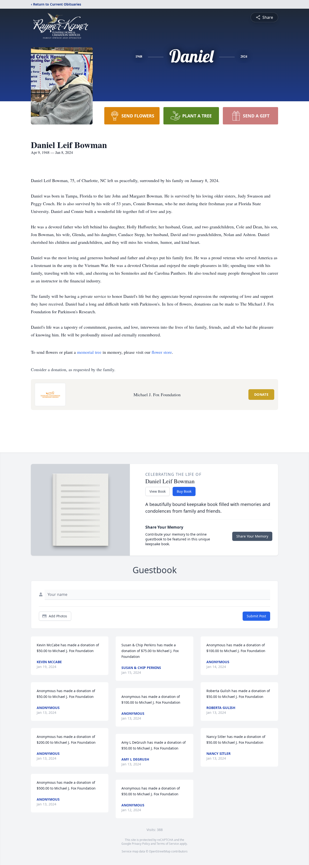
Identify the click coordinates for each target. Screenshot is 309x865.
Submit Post (256, 616)
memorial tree (89, 352)
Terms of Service (167, 844)
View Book (157, 491)
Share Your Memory (252, 536)
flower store (162, 352)
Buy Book (184, 491)
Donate (261, 394)
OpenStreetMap (159, 851)
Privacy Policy (141, 844)
